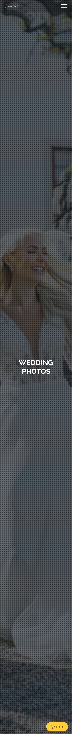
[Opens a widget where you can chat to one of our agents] (57, 727)
